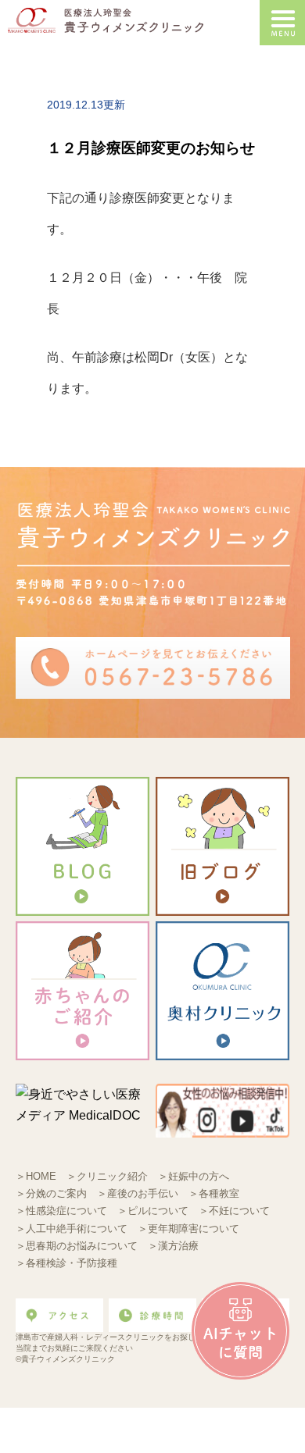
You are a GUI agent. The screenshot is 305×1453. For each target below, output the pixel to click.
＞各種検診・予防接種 (66, 1263)
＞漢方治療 (173, 1246)
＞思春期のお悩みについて (77, 1246)
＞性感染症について (61, 1210)
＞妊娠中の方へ (193, 1176)
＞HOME (36, 1176)
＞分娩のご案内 (51, 1193)
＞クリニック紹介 (107, 1176)
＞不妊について (234, 1210)
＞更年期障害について (188, 1228)
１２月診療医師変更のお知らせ (151, 148)
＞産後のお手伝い (137, 1193)
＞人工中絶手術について (71, 1228)
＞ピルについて (152, 1210)
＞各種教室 (213, 1193)
